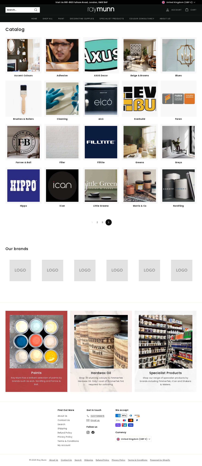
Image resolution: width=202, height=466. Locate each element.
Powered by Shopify (160, 460)
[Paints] (36, 341)
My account (64, 445)
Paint (61, 18)
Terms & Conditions (68, 441)
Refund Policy (65, 432)
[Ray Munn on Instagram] (88, 432)
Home (34, 18)
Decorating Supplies (82, 18)
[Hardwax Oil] (101, 342)
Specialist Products (112, 18)
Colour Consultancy (142, 18)
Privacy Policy (65, 436)
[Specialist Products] (165, 342)
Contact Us (64, 420)
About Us (165, 18)
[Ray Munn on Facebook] (93, 432)
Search (61, 424)
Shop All (48, 18)
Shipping (62, 428)
